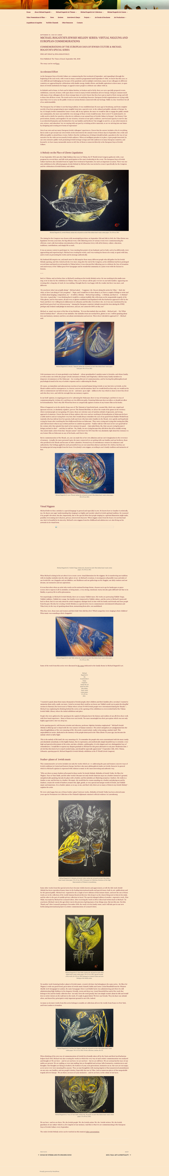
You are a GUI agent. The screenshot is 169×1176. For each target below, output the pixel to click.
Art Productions (119, 17)
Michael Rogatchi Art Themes (65, 12)
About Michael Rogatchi (42, 12)
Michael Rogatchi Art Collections (91, 12)
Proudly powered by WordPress (49, 1171)
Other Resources (67, 23)
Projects (86, 17)
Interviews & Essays (73, 17)
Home (29, 12)
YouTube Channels (52, 23)
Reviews (60, 17)
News (52, 17)
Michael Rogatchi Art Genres (116, 12)
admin (60, 35)
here (57, 63)
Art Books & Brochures (102, 17)
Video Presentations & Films (36, 17)
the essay (81, 666)
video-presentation (92, 1132)
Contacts (80, 23)
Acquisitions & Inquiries (34, 23)
